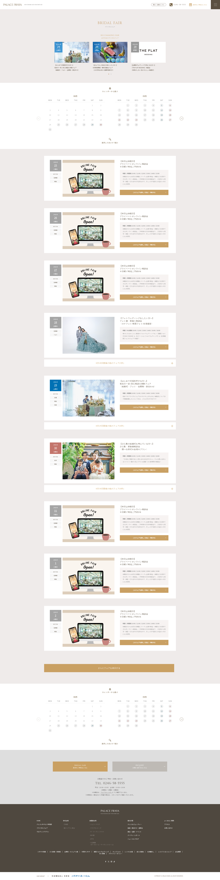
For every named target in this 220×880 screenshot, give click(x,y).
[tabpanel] (72, 56)
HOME (38, 821)
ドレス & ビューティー (135, 824)
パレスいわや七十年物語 (44, 824)
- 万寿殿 (65, 824)
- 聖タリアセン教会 (69, 828)
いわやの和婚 (42, 852)
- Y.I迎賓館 (101, 843)
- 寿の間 (91, 835)
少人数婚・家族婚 (55, 852)
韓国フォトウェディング (101, 852)
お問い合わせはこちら (140, 766)
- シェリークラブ (94, 824)
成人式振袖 (140, 852)
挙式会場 (66, 821)
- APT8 (91, 839)
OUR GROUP (41, 876)
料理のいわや (86, 852)
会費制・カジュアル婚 (71, 852)
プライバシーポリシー (115, 853)
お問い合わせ (168, 828)
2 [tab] (111, 73)
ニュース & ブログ (133, 839)
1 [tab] (108, 73)
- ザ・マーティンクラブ (96, 832)
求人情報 (102, 853)
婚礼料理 (130, 821)
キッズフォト (117, 852)
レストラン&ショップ (164, 852)
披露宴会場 (92, 821)
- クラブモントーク (95, 828)
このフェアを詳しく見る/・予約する (144, 192)
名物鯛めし (150, 852)
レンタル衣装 (129, 852)
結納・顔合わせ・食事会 (135, 828)
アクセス (167, 824)
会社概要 (178, 852)
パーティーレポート (134, 835)
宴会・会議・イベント (134, 832)
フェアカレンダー (106, 792)
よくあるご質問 (169, 821)
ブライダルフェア (42, 828)
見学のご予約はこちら (80, 766)
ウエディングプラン (43, 832)
